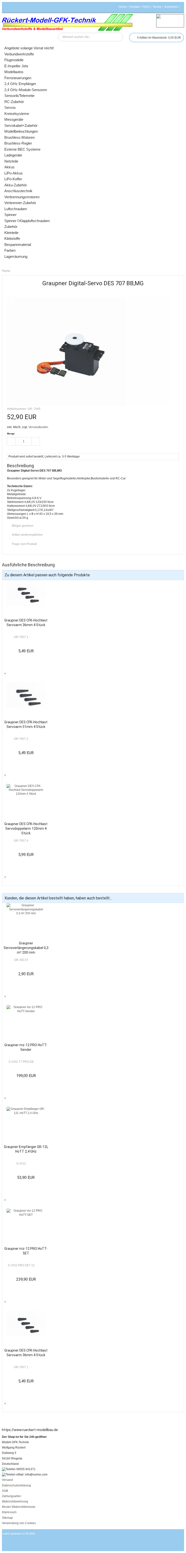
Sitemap (7, 1517)
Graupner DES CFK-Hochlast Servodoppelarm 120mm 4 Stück (25, 828)
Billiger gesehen (22, 525)
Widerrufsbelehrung (15, 1501)
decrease (11, 441)
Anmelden (171, 7)
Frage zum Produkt (24, 544)
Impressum (9, 1512)
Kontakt (135, 7)
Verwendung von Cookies (19, 1523)
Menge (11, 433)
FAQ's (146, 7)
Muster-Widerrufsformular (18, 1507)
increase (36, 441)
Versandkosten (38, 427)
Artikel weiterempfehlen (27, 534)
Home (123, 7)
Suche (157, 7)
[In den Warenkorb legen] (48, 442)
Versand (7, 1480)
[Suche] (118, 37)
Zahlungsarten (11, 1496)
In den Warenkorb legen (13, 676)
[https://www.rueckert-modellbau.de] (67, 22)
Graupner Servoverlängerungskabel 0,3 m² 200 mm (26, 947)
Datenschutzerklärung (16, 1485)
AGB (5, 1491)
